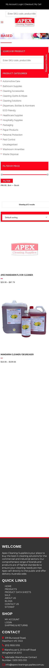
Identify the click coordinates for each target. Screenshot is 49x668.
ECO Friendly (9, 110)
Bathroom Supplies (12, 86)
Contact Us (12, 604)
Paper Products (10, 130)
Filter (6, 181)
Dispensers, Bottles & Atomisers (19, 105)
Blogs (8, 601)
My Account (12, 619)
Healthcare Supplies (13, 115)
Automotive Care (11, 81)
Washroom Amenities (13, 149)
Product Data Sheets (18, 592)
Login (8, 622)
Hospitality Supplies (13, 120)
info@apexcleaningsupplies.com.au (25, 664)
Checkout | (29, 4)
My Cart (37, 4)
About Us (10, 598)
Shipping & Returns (16, 625)
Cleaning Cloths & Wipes (15, 96)
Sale (7, 595)
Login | (21, 4)
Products (11, 589)
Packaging (8, 125)
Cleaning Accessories (13, 91)
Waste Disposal (11, 154)
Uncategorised (10, 144)
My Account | (12, 4)
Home (3, 51)
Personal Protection (12, 135)
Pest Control (9, 139)
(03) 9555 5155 (12, 645)
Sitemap (9, 607)
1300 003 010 (19, 660)
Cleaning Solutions (12, 100)
